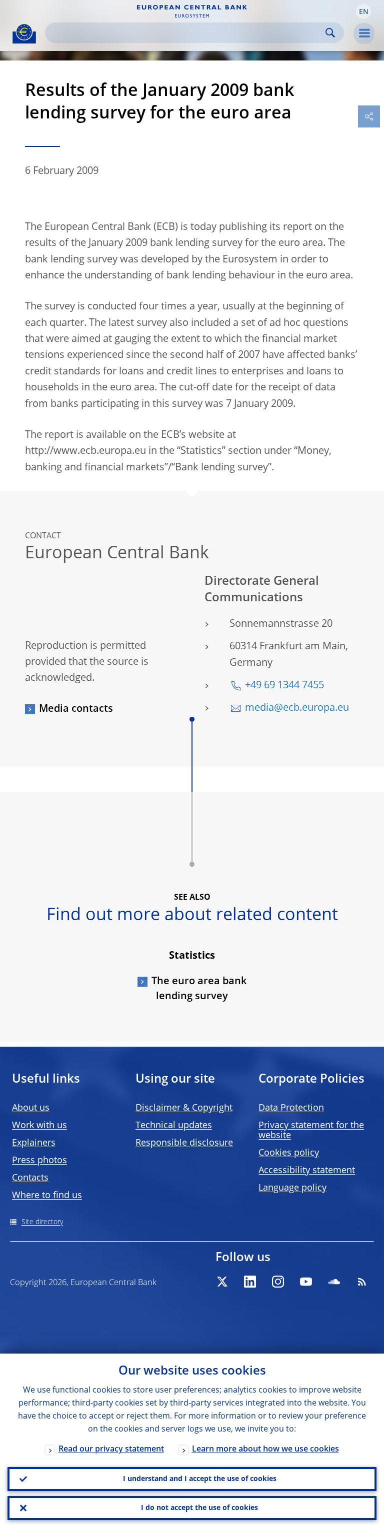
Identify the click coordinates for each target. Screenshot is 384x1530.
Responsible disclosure (184, 1143)
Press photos (39, 1160)
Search (330, 32)
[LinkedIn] (250, 1282)
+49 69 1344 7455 (284, 686)
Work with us (39, 1125)
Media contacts (76, 709)
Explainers (34, 1143)
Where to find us (47, 1195)
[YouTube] (306, 1282)
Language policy (292, 1188)
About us (31, 1108)
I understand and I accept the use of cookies (199, 1479)
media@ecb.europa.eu (297, 708)
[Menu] (364, 33)
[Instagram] (278, 1282)
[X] (222, 1282)
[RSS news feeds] (362, 1282)
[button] (363, 11)
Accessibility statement (306, 1170)
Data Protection (291, 1108)
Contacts (30, 1178)
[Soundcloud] (334, 1282)
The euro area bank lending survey (199, 989)
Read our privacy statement (111, 1450)
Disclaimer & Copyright (184, 1108)
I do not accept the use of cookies (199, 1508)
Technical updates (174, 1125)
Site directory (42, 1222)
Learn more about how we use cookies (265, 1450)
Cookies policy (288, 1153)
